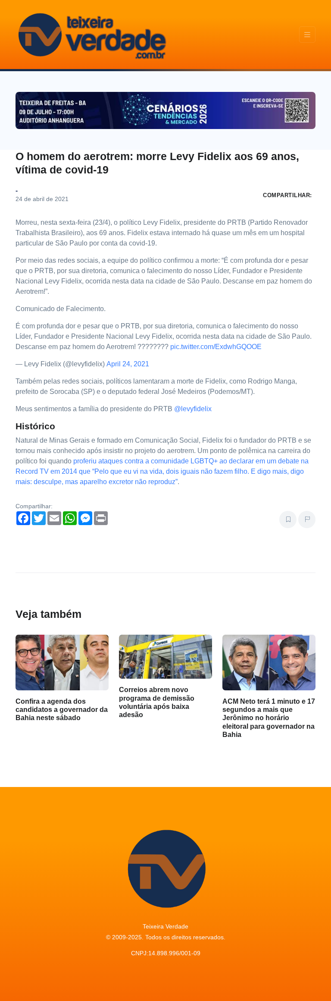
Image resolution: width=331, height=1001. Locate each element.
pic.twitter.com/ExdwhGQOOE (216, 346)
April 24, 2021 (127, 364)
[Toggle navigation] (307, 34)
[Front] (91, 34)
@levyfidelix (193, 408)
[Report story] (306, 519)
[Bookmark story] (288, 519)
